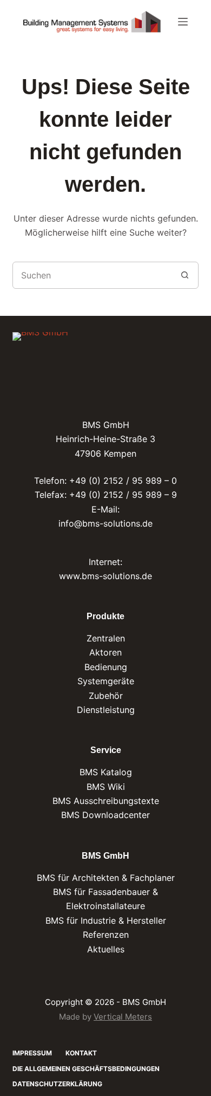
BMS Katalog (106, 772)
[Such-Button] (185, 275)
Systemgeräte (105, 681)
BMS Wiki (106, 786)
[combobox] (92, 275)
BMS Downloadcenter (105, 814)
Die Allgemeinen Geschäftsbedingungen (86, 1069)
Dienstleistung (106, 709)
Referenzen (106, 934)
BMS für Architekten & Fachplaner (106, 877)
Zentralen (106, 638)
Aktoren (105, 652)
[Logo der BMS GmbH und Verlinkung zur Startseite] (40, 350)
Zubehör (106, 695)
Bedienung (105, 667)
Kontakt (81, 1053)
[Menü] (183, 22)
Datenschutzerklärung (57, 1084)
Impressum (32, 1053)
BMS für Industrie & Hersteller (105, 920)
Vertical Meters (123, 1016)
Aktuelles (105, 949)
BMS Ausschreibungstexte (105, 800)
